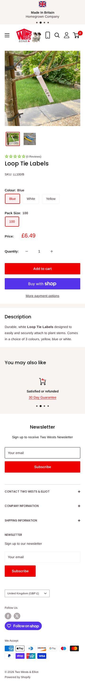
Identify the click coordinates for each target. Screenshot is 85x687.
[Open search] (57, 35)
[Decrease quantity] (27, 251)
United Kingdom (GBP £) (23, 593)
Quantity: (12, 251)
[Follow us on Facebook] (8, 616)
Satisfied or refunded (43, 391)
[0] (76, 35)
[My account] (66, 35)
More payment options (42, 296)
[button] (42, 158)
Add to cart (42, 269)
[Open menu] (7, 35)
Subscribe (42, 467)
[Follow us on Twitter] (17, 616)
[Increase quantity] (52, 251)
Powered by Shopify (17, 677)
